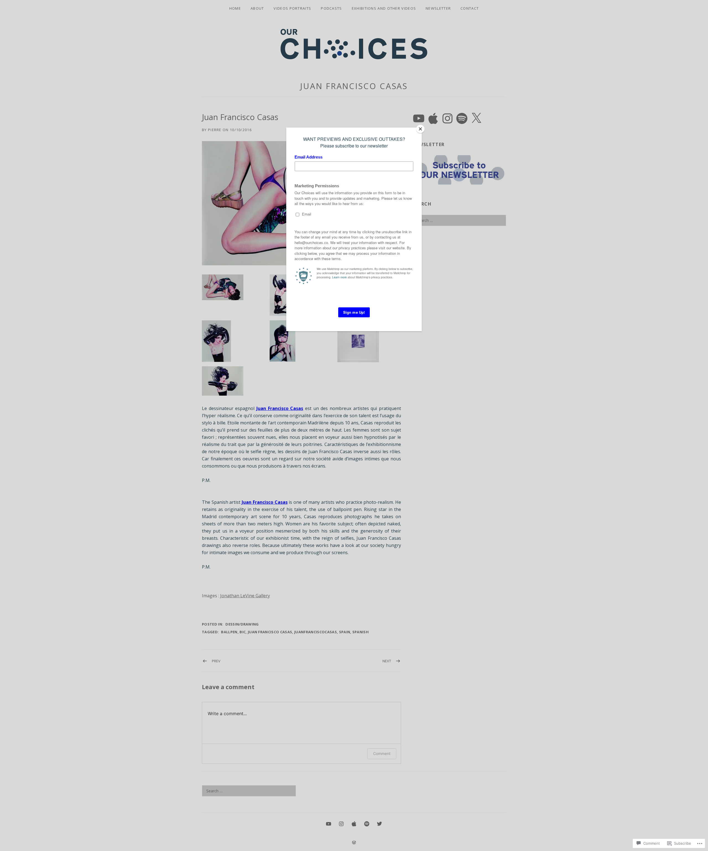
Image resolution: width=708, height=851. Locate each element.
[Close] (420, 129)
